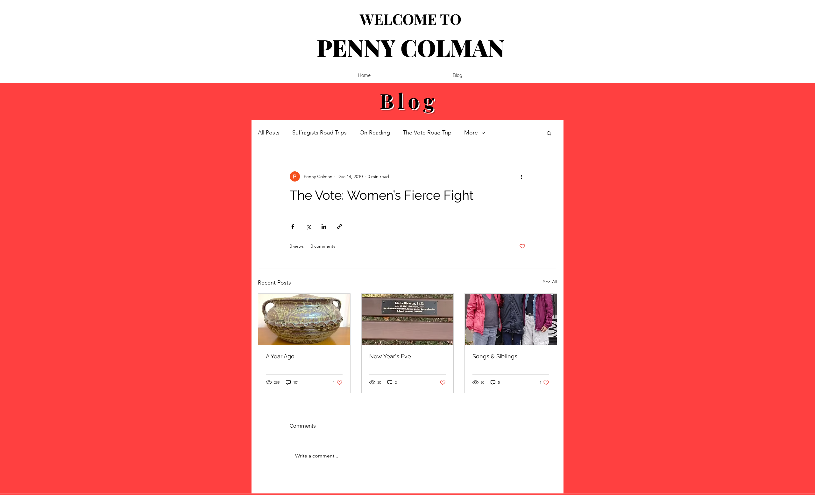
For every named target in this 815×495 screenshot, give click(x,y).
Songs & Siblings (494, 356)
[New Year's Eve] (408, 319)
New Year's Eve (390, 356)
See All (550, 282)
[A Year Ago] (304, 319)
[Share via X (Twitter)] (308, 226)
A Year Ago (280, 356)
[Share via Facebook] (293, 226)
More (471, 132)
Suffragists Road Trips (319, 132)
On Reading (374, 132)
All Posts (269, 132)
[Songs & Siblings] (511, 319)
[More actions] (521, 176)
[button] (549, 132)
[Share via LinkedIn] (324, 226)
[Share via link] (340, 226)
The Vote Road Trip (427, 132)
